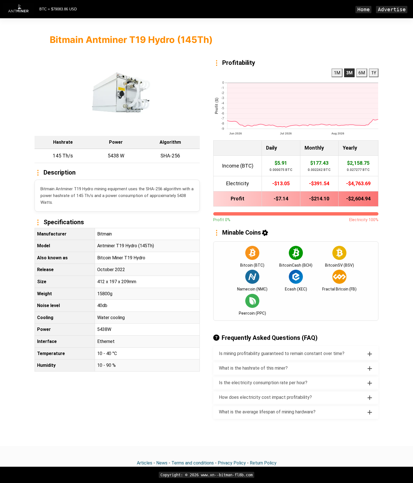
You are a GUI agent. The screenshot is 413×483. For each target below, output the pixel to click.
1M (337, 72)
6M (361, 72)
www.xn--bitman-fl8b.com (227, 475)
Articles (144, 463)
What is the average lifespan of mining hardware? (267, 412)
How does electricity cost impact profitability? (265, 397)
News (161, 463)
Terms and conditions (192, 463)
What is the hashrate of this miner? (253, 368)
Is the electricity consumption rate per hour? (263, 382)
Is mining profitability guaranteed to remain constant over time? (281, 353)
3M (349, 72)
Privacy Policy (232, 463)
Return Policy (263, 463)
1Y (373, 72)
